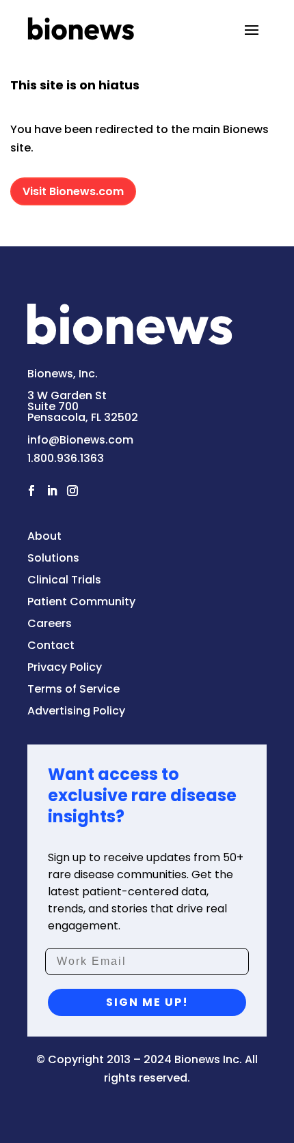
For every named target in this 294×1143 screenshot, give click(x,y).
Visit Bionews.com (73, 191)
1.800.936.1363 (65, 458)
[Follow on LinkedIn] (52, 491)
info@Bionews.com (80, 440)
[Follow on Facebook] (31, 491)
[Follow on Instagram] (72, 491)
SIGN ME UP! (147, 1002)
